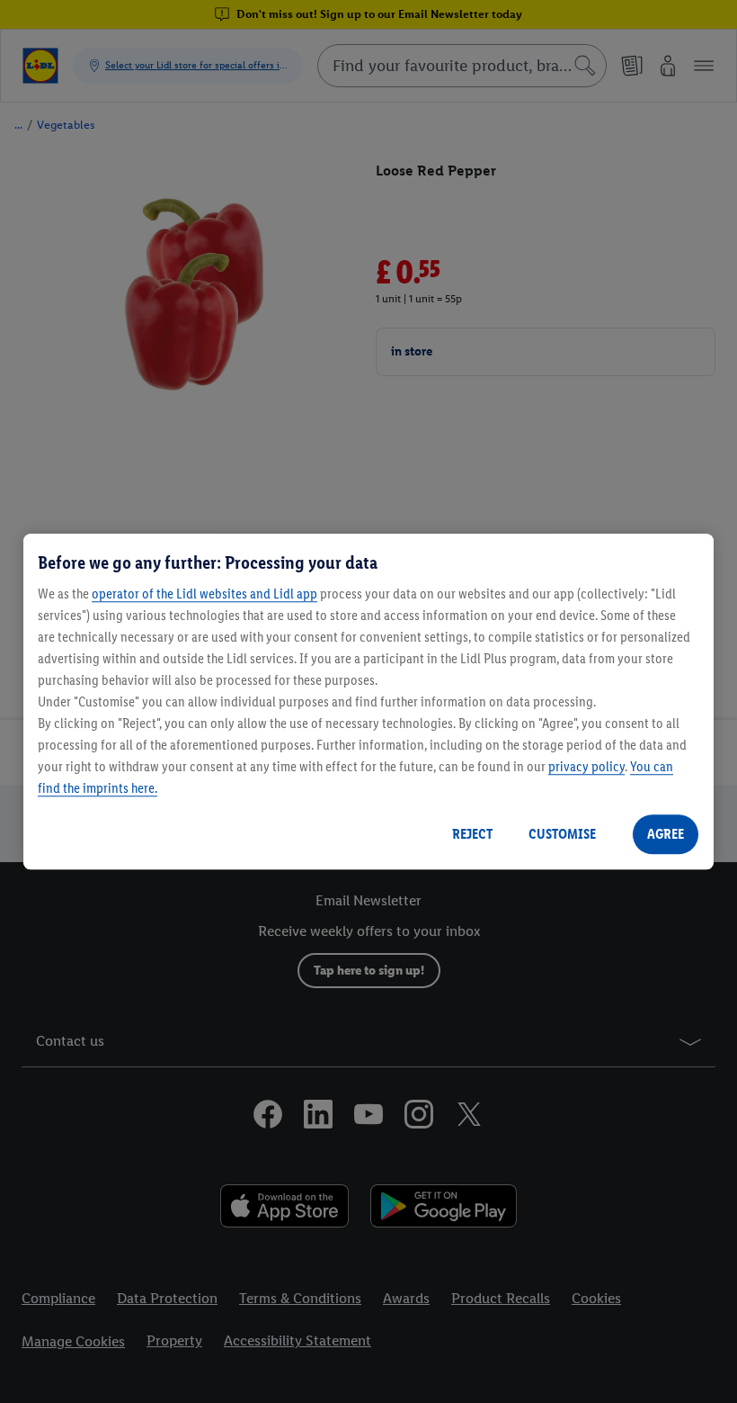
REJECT (472, 833)
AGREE (665, 833)
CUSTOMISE (562, 833)
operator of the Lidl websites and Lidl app (204, 593)
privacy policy (586, 766)
